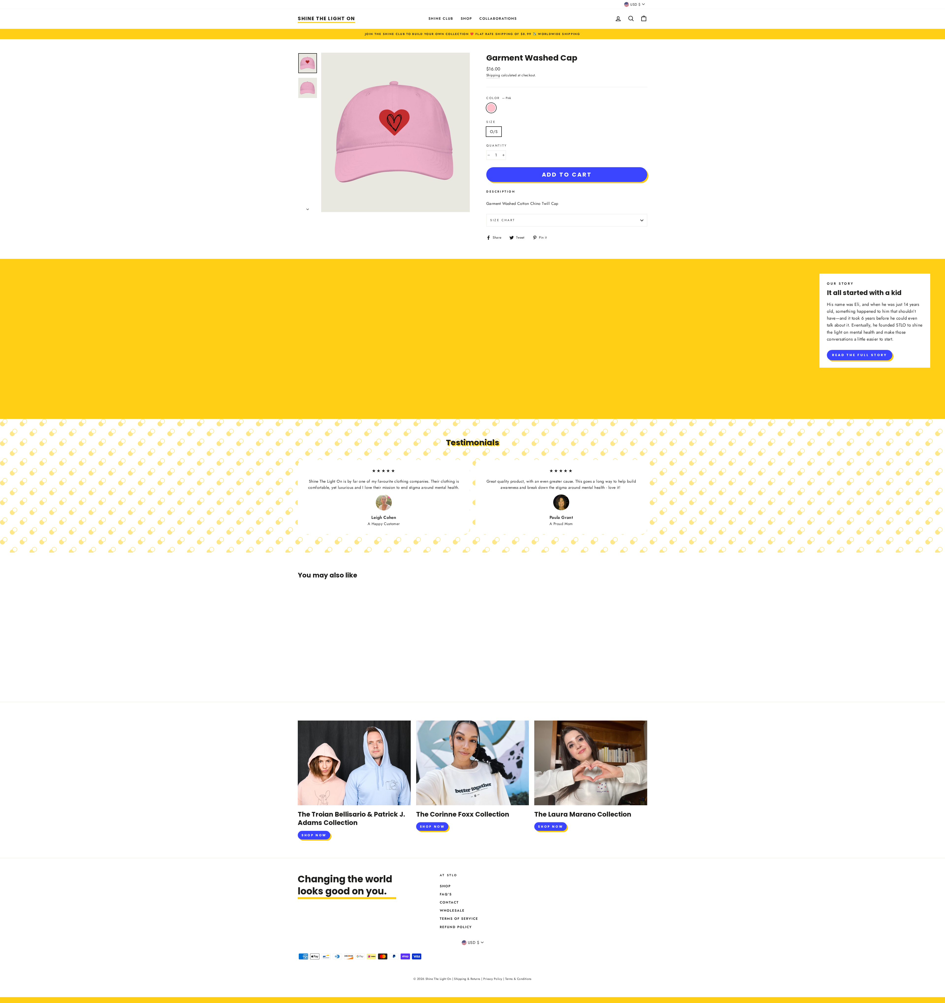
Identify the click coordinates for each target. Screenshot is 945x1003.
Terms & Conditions (518, 979)
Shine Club (440, 18)
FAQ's (446, 894)
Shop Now (314, 835)
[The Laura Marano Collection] (590, 763)
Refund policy (456, 926)
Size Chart (502, 220)
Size (491, 122)
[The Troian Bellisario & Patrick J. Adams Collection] (354, 763)
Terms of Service (459, 918)
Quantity (496, 145)
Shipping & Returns (467, 979)
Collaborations (498, 18)
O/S (494, 131)
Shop (466, 18)
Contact (449, 902)
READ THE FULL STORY (859, 355)
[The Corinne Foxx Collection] (472, 763)
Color (498, 98)
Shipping (493, 75)
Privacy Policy (492, 979)
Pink (491, 108)
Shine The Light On (326, 18)
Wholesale (452, 910)
